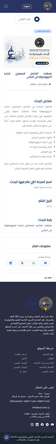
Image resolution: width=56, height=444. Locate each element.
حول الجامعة (48, 354)
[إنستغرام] (32, 424)
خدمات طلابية (21, 354)
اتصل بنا (23, 371)
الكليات (50, 358)
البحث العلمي (24, 19)
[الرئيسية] (37, 19)
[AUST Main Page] (28, 304)
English (27, 6)
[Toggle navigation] (6, 6)
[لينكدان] (37, 424)
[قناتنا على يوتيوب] (52, 424)
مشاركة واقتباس (44, 257)
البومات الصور (21, 362)
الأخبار (24, 358)
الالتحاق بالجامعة (46, 367)
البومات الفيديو (20, 367)
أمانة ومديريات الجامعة (44, 362)
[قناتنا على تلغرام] (47, 424)
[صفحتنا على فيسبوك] (42, 424)
